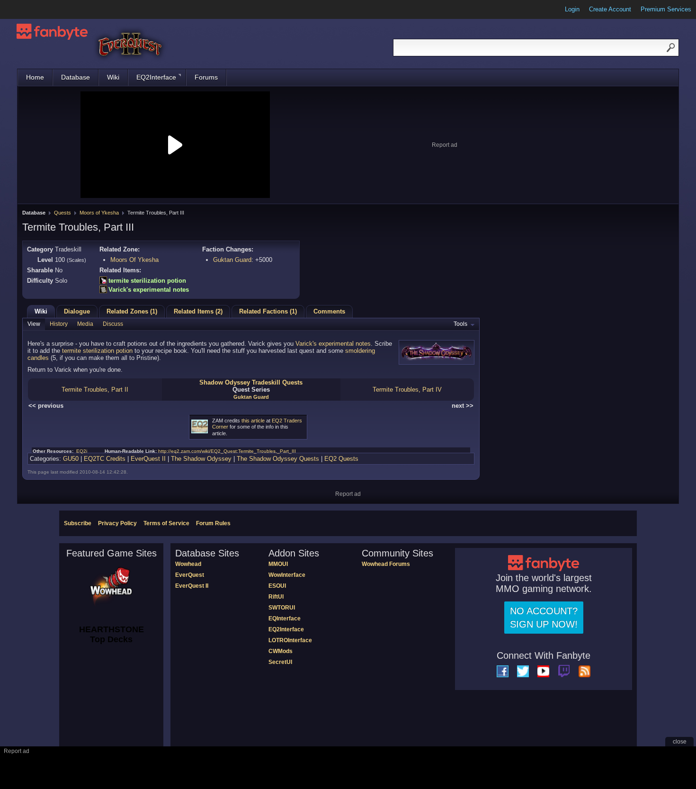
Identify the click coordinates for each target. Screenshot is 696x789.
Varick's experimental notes (148, 289)
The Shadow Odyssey (201, 458)
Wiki (113, 77)
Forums (206, 77)
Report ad (444, 145)
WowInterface (286, 575)
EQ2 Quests (341, 458)
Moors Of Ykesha (134, 259)
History (59, 324)
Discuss (113, 324)
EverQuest (189, 575)
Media (85, 324)
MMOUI (278, 564)
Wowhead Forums (386, 564)
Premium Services (666, 9)
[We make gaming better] (30, 9)
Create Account (610, 9)
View (33, 324)
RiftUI (276, 596)
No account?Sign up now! (544, 617)
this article (253, 420)
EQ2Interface (156, 77)
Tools (460, 324)
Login (572, 9)
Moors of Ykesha (99, 212)
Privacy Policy (117, 523)
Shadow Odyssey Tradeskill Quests (251, 382)
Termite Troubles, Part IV (407, 389)
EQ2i (81, 451)
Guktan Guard (232, 259)
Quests (62, 212)
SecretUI (280, 662)
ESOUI (277, 586)
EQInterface (284, 618)
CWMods (280, 651)
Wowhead (188, 564)
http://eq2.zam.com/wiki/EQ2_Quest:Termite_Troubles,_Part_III (227, 451)
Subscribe (77, 523)
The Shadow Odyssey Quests (278, 458)
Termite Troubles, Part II (95, 389)
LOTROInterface (290, 640)
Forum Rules (213, 523)
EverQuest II (148, 458)
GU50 (71, 458)
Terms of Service (166, 523)
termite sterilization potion (147, 280)
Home (35, 77)
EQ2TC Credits (104, 458)
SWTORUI (281, 607)
